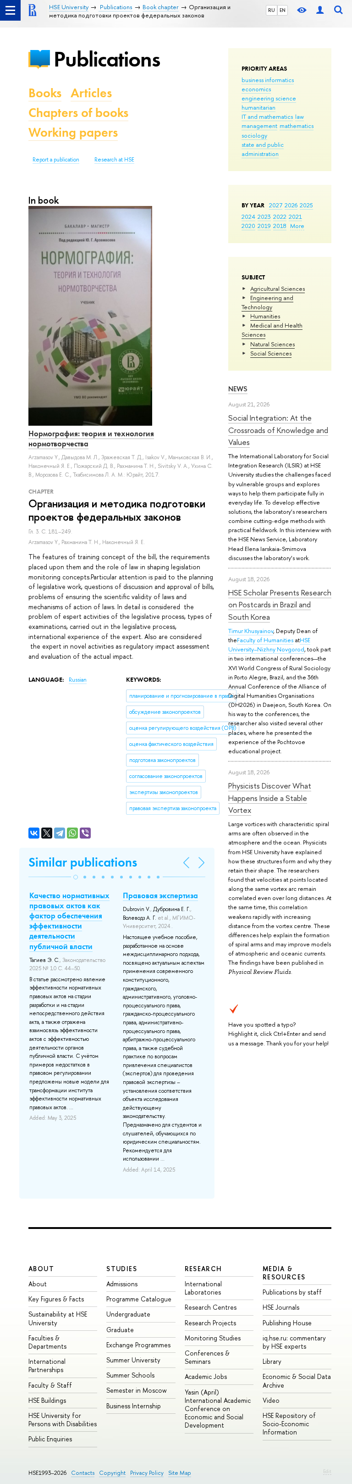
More (297, 226)
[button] (75, 877)
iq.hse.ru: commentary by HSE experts (294, 1342)
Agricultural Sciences (277, 288)
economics (256, 89)
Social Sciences (271, 353)
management (259, 126)
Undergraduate (128, 1314)
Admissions (122, 1283)
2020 (248, 226)
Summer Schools (130, 1375)
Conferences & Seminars (207, 1357)
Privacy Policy (147, 1473)
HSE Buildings (47, 1400)
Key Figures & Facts (56, 1299)
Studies (121, 1268)
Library (272, 1361)
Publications (107, 59)
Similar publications (82, 862)
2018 (279, 226)
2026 (291, 205)
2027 (275, 205)
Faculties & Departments (47, 1342)
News (238, 389)
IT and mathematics (267, 116)
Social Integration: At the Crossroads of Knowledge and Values (278, 429)
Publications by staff (292, 1292)
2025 (306, 205)
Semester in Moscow (136, 1390)
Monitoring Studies (213, 1338)
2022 (279, 216)
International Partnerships (47, 1365)
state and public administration (263, 149)
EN (283, 10)
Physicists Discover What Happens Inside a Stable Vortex (269, 797)
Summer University (133, 1360)
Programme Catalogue (138, 1299)
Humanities (265, 316)
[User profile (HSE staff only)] (320, 10)
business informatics (268, 80)
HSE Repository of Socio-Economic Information (289, 1423)
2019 (264, 226)
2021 (295, 216)
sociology (254, 135)
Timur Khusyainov (250, 631)
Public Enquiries (50, 1438)
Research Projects (210, 1322)
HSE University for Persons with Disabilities (62, 1419)
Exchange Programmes (138, 1344)
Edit (327, 1471)
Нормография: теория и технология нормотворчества (91, 438)
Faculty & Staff (50, 1385)
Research (203, 1268)
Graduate (120, 1329)
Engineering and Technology (267, 302)
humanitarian (258, 107)
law (299, 116)
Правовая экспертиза (160, 895)
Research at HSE (114, 159)
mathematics (297, 126)
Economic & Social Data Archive (297, 1380)
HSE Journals (281, 1307)
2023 (264, 216)
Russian (78, 680)
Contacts (82, 1473)
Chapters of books (78, 113)
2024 (248, 216)
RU (271, 10)
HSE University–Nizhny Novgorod (269, 644)
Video (271, 1400)
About (41, 1268)
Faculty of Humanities (265, 640)
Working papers (73, 132)
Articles (91, 93)
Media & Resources (284, 1272)
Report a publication (56, 159)
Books (44, 93)
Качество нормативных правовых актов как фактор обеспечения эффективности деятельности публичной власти (69, 920)
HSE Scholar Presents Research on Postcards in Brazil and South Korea (279, 604)
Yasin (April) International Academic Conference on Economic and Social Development (218, 1409)
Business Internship (133, 1405)
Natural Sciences (272, 344)
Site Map (179, 1473)
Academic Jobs (206, 1376)
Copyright (112, 1473)
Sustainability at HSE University (57, 1318)
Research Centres (210, 1307)
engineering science (269, 98)
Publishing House (287, 1322)
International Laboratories (203, 1287)
